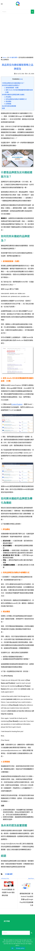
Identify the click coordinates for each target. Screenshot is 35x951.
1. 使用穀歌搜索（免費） (12, 87)
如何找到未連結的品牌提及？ (11, 85)
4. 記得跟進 (7, 103)
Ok (12, 948)
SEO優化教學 (8, 874)
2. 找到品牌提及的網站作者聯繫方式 (15, 99)
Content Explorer (16, 404)
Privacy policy (20, 948)
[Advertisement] (17, 38)
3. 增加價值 (7, 101)
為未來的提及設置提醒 (9, 106)
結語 (3, 108)
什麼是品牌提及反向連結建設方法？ (13, 83)
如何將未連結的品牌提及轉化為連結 (13, 94)
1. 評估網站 (7, 97)
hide (21, 79)
